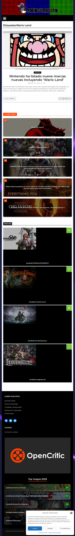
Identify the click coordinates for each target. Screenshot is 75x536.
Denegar (50, 528)
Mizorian (33, 83)
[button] (71, 513)
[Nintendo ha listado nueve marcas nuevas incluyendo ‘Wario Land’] (37, 50)
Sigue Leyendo (9, 98)
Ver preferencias (65, 528)
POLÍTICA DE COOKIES (11, 432)
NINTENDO (37, 72)
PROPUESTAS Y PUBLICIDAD (13, 411)
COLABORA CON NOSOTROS (13, 407)
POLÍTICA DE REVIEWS (11, 404)
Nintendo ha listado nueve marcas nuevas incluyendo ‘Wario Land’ (37, 78)
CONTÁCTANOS (9, 414)
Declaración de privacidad (54, 533)
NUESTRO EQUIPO (10, 401)
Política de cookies (43, 533)
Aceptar (35, 528)
